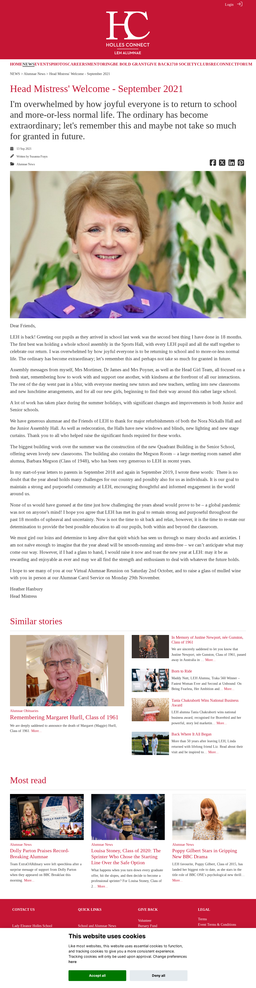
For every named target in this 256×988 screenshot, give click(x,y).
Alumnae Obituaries (24, 711)
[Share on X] (222, 164)
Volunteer (145, 920)
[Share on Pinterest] (241, 164)
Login (229, 4)
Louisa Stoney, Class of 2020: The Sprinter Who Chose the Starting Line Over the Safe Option (126, 856)
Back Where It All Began (192, 734)
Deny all (158, 976)
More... (36, 731)
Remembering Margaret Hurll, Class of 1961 (64, 717)
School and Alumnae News (97, 926)
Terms (202, 919)
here (72, 962)
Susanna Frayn (39, 156)
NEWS (15, 74)
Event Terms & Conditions (217, 924)
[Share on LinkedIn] (231, 164)
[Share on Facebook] (213, 164)
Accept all (97, 976)
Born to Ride (182, 671)
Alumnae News (34, 74)
